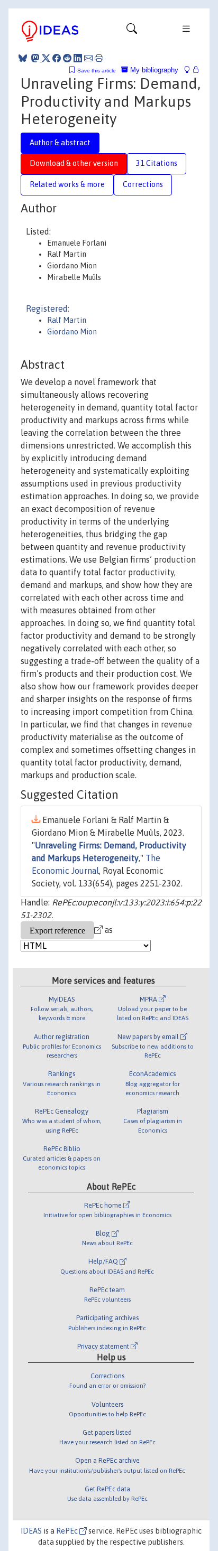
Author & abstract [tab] (60, 142)
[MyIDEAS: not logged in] (190, 70)
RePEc (67, 1531)
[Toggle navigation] (132, 31)
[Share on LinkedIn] (78, 58)
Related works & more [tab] (67, 184)
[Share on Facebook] (56, 58)
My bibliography (153, 70)
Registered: (47, 308)
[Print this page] (99, 58)
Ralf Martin (66, 320)
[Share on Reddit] (67, 58)
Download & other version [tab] (74, 163)
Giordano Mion (72, 332)
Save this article (96, 70)
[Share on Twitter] (46, 58)
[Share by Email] (88, 58)
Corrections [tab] (143, 184)
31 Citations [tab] (156, 163)
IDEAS (31, 1531)
